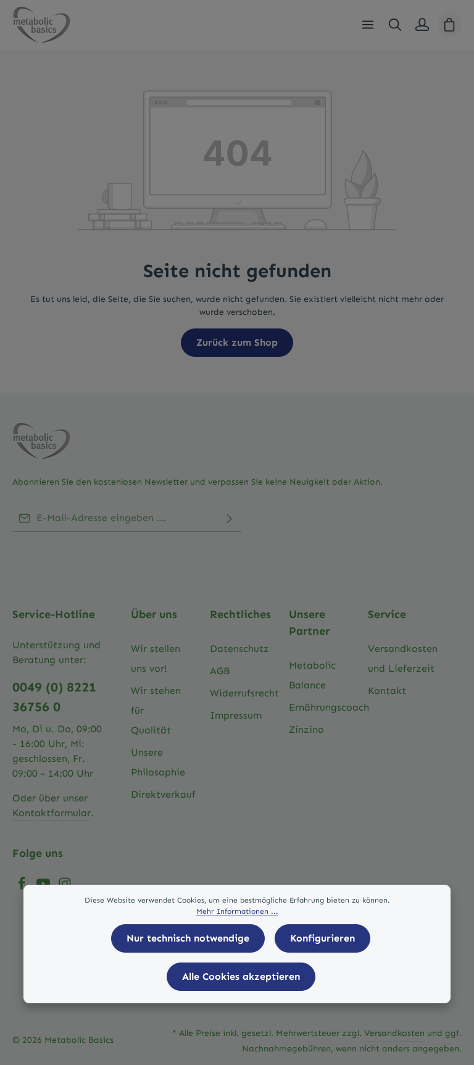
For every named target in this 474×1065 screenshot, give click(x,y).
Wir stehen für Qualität (156, 710)
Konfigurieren (322, 938)
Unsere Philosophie (158, 762)
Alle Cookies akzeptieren (241, 976)
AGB (220, 671)
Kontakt (387, 690)
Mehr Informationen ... (237, 911)
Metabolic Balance (312, 675)
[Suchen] (395, 24)
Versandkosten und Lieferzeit (403, 658)
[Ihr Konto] (422, 24)
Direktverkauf (163, 794)
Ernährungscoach (329, 707)
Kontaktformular (51, 813)
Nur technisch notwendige (188, 938)
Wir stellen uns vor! (155, 658)
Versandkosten (394, 1033)
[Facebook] (23, 887)
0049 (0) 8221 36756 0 (54, 697)
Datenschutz (239, 648)
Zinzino (306, 729)
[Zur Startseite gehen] (41, 24)
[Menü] (368, 24)
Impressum (236, 715)
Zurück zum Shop (237, 342)
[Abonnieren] (229, 518)
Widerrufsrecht (244, 693)
